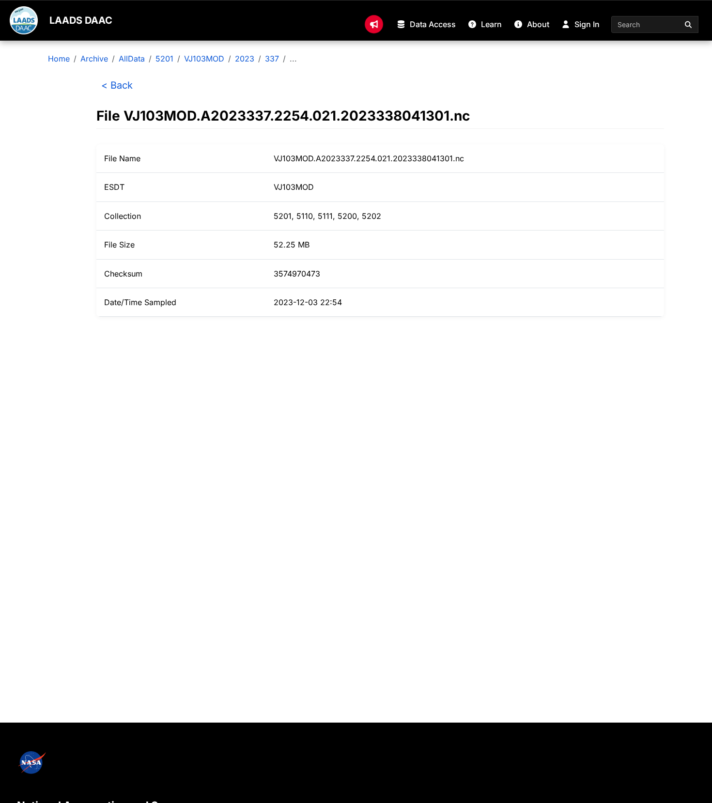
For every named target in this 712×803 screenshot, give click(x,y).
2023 (244, 58)
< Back (117, 85)
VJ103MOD (204, 58)
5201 (164, 58)
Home (59, 58)
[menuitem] (373, 24)
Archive (94, 58)
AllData (132, 58)
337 (272, 58)
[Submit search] (689, 24)
